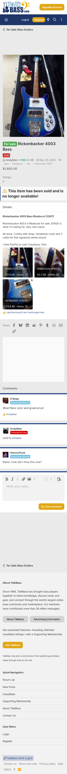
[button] (6, 20)
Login (6, 734)
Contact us (9, 715)
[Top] (14, 769)
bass (6, 163)
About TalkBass (12, 708)
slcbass (16, 438)
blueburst (17, 163)
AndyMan (12, 159)
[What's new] (48, 19)
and (25, 312)
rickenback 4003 (43, 163)
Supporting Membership (17, 701)
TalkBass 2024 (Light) (19, 758)
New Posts (9, 686)
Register (7, 741)
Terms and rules (28, 763)
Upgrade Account (52, 7)
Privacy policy (47, 763)
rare (28, 163)
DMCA (7, 769)
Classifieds (9, 694)
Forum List (9, 679)
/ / (26, 159)
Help (60, 763)
